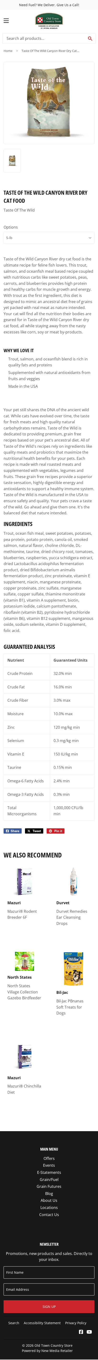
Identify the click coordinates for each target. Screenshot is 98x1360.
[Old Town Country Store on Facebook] (81, 1332)
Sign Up (49, 1306)
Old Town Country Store (53, 1345)
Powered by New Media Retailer (47, 1350)
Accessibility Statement (42, 1323)
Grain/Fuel (49, 1179)
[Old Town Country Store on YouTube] (89, 1332)
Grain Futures (49, 1186)
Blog (49, 1193)
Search (13, 1323)
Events (49, 1165)
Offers (49, 1158)
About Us (49, 1200)
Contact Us (49, 1214)
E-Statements (49, 1172)
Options (11, 227)
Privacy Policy (75, 1323)
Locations (49, 1207)
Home (8, 51)
